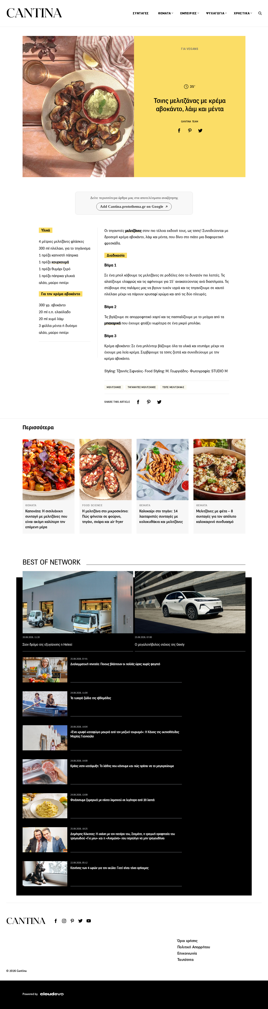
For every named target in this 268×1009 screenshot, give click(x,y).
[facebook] (179, 130)
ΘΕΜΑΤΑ (30, 505)
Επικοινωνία (187, 953)
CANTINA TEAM (189, 121)
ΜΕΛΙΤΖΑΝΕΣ (114, 387)
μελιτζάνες (133, 230)
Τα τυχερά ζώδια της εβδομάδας (90, 698)
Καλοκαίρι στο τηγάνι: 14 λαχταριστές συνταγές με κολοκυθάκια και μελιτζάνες (161, 516)
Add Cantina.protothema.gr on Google (131, 206)
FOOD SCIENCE (92, 505)
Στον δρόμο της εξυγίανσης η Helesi (47, 644)
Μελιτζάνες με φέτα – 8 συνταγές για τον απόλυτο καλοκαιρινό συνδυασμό (216, 516)
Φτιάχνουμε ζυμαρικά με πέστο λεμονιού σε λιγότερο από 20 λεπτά (112, 800)
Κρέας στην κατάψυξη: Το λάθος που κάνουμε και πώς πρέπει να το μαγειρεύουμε (122, 766)
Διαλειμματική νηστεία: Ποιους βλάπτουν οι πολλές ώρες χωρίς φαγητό (115, 664)
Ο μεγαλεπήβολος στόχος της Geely (159, 644)
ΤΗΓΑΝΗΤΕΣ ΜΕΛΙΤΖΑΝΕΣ (142, 387)
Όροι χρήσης (187, 940)
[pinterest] (190, 130)
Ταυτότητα (185, 959)
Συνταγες (141, 13)
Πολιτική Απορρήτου (193, 947)
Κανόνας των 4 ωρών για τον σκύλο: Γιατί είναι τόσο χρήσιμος (109, 868)
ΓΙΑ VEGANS (189, 49)
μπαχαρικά (112, 323)
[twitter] (200, 130)
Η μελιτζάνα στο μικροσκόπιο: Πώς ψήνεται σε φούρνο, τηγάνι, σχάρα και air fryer (105, 516)
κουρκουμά (60, 262)
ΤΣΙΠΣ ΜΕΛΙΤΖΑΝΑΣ (173, 387)
